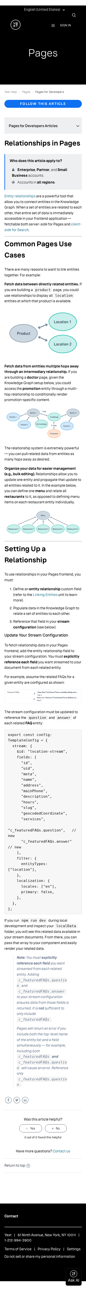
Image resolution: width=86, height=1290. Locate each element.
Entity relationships (20, 196)
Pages (26, 92)
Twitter (17, 1100)
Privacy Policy (49, 1249)
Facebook (8, 1100)
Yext (7, 1235)
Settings (73, 1249)
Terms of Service (18, 1249)
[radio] (30, 1128)
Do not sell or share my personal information (39, 1256)
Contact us (61, 1151)
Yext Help (10, 92)
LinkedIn (25, 1100)
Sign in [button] (65, 25)
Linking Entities (45, 594)
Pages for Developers (49, 92)
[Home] (16, 28)
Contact (11, 1216)
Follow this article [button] (43, 104)
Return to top (14, 1165)
